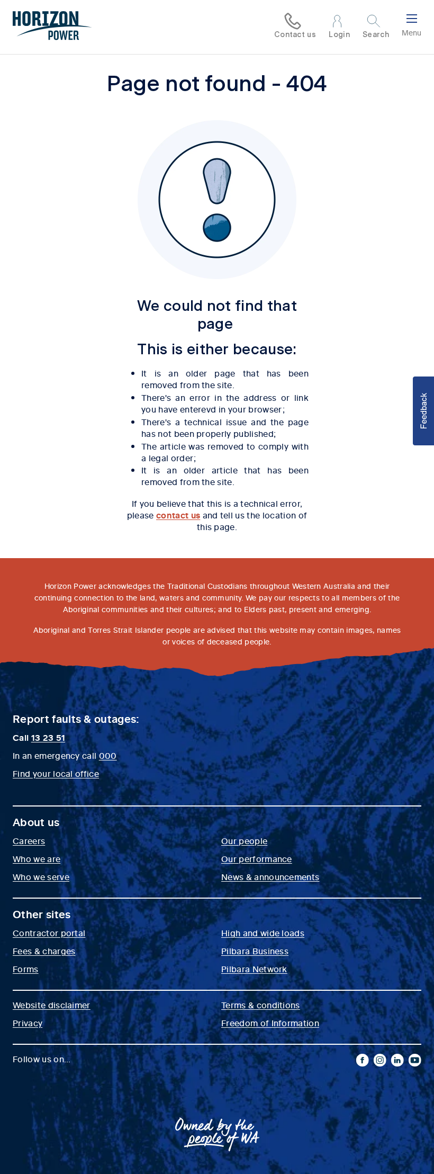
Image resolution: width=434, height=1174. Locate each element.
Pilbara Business (254, 950)
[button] (423, 411)
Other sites (42, 914)
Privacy (27, 1022)
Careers (29, 840)
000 (108, 755)
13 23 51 (48, 737)
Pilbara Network (254, 968)
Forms (26, 968)
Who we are (36, 858)
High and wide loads (262, 932)
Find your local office (56, 773)
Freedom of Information (270, 1022)
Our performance (256, 858)
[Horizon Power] (52, 27)
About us (36, 821)
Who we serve (41, 876)
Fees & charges (44, 950)
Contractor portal (49, 932)
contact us (178, 515)
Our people (244, 840)
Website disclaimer (52, 1004)
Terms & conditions (260, 1004)
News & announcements (270, 876)
